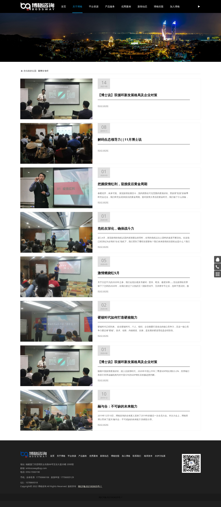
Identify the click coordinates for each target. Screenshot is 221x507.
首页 (63, 6)
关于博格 (77, 6)
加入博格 (175, 6)
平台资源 (93, 6)
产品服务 (110, 6)
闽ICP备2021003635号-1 (110, 497)
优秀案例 (126, 6)
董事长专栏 (43, 70)
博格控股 (158, 6)
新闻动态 (142, 6)
